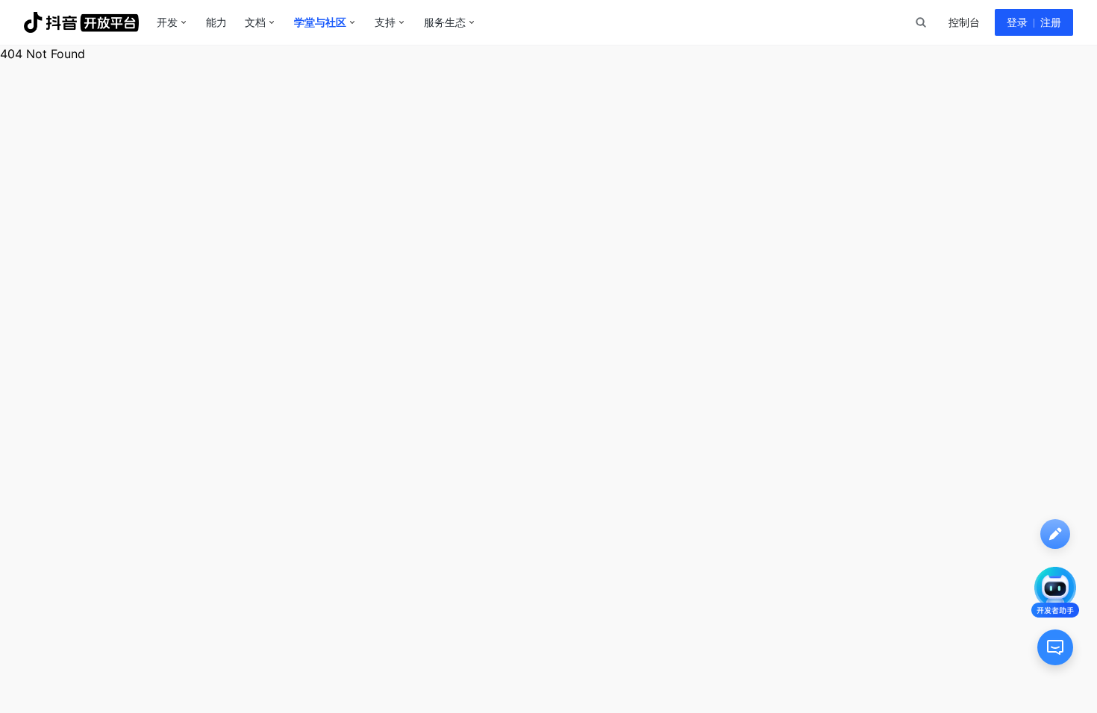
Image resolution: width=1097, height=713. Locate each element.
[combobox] (920, 22)
